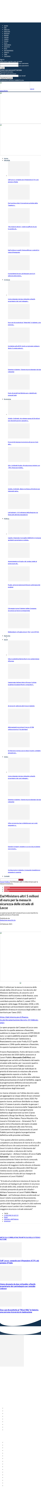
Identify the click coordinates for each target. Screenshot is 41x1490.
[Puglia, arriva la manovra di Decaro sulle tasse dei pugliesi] (19, 581)
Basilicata (7, 31)
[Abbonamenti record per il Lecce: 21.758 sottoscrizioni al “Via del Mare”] (19, 723)
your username (23, 63)
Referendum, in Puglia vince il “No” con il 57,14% (23, 632)
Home (6, 158)
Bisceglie (6, 33)
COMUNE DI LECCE (11, 1215)
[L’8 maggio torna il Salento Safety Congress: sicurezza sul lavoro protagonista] (19, 604)
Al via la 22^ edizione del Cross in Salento (21, 706)
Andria (6, 25)
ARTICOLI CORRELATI (8, 1237)
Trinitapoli (7, 56)
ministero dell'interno (11, 1219)
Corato (6, 39)
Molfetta (7, 46)
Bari (5, 27)
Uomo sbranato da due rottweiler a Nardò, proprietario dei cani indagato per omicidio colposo (18, 1286)
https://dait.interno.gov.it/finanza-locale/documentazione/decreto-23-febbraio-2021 (19, 1020)
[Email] (33, 927)
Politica (6, 518)
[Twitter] (19, 927)
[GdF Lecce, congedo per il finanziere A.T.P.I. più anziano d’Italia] (19, 175)
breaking (7, 887)
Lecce (5, 43)
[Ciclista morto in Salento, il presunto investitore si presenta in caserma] (19, 866)
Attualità (7, 160)
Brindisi (6, 35)
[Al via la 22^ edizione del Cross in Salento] (19, 702)
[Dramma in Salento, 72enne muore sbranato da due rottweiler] (19, 365)
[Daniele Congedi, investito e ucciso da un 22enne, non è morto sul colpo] (19, 842)
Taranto (6, 52)
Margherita (7, 44)
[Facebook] (12, 927)
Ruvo (5, 48)
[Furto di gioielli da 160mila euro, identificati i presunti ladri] (19, 389)
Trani (5, 54)
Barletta (6, 29)
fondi (6, 1217)
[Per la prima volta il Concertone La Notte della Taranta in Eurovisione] (19, 199)
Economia (7, 399)
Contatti (7, 876)
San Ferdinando (8, 50)
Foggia (6, 41)
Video (6, 757)
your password (23, 65)
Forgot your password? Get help (11, 70)
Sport (6, 639)
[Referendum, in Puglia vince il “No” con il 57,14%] (19, 628)
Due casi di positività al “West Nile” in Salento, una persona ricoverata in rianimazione (19, 1311)
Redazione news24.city (8, 920)
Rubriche (7, 636)
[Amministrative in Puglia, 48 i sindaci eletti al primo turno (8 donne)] (19, 557)
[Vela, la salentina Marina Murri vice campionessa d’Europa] (19, 655)
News (5, 889)
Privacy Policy (3, 1396)
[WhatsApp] (26, 927)
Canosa (6, 37)
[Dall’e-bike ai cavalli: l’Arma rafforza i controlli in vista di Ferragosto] (19, 246)
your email (21, 76)
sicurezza (7, 1221)
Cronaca (7, 279)
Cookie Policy (12, 1396)
